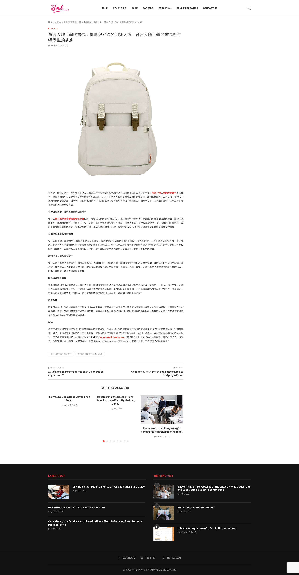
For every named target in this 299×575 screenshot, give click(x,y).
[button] (53, 418)
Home (104, 8)
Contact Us (210, 8)
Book (135, 8)
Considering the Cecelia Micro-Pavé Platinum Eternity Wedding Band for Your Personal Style (95, 523)
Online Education (187, 8)
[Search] (249, 8)
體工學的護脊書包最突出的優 (89, 354)
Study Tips (119, 8)
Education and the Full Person (196, 507)
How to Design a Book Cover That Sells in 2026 (76, 507)
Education (164, 8)
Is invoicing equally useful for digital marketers (207, 528)
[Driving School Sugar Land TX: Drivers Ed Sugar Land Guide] (58, 492)
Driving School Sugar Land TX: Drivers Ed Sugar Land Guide (109, 486)
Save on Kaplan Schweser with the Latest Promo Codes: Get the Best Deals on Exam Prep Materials (214, 488)
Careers (148, 8)
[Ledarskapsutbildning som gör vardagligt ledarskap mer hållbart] (162, 409)
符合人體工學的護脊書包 (61, 354)
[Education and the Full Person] (163, 513)
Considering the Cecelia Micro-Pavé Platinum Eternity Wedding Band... (115, 400)
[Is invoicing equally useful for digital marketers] (163, 534)
